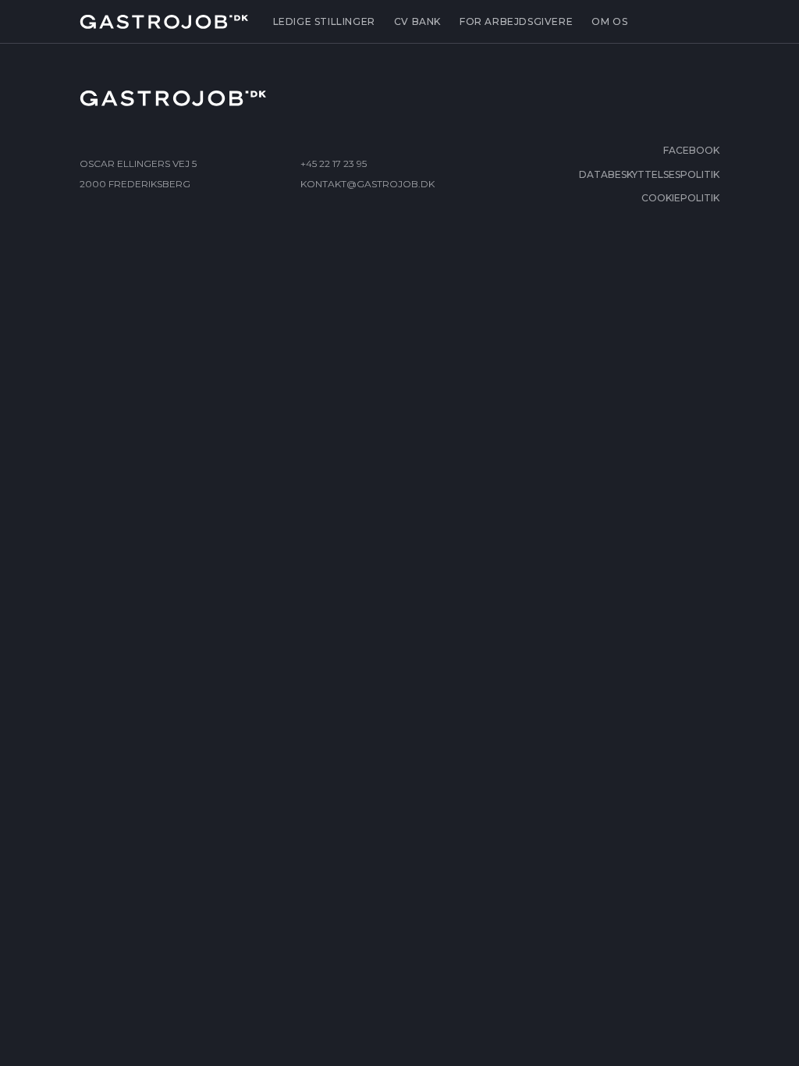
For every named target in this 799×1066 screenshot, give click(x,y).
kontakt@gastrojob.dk (367, 184)
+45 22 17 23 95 (333, 163)
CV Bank (417, 21)
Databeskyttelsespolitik (649, 174)
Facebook (691, 150)
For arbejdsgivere (516, 21)
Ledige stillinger (324, 21)
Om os (609, 21)
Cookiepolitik (680, 198)
